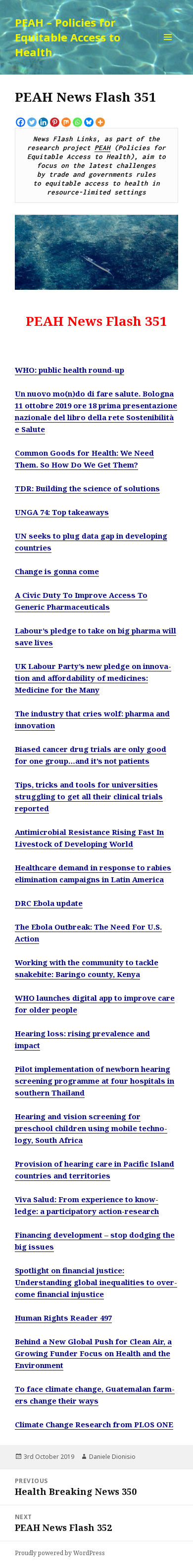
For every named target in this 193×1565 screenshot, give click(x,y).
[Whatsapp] (77, 122)
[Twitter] (32, 122)
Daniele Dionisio (112, 1456)
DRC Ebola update (49, 903)
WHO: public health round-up (69, 370)
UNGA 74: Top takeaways (62, 512)
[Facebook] (20, 122)
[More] (100, 122)
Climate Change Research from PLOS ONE (94, 1424)
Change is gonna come (57, 571)
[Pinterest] (54, 122)
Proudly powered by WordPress (60, 1553)
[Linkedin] (43, 122)
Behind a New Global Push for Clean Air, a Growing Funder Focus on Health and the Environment (93, 1353)
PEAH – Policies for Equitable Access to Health (67, 37)
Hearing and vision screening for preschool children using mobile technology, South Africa (91, 1128)
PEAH (102, 148)
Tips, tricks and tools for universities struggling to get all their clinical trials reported (89, 796)
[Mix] (66, 122)
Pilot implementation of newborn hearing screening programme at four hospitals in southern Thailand (94, 1080)
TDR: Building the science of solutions (87, 488)
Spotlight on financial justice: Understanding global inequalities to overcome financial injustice (96, 1282)
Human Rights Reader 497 (63, 1318)
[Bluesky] (89, 122)
